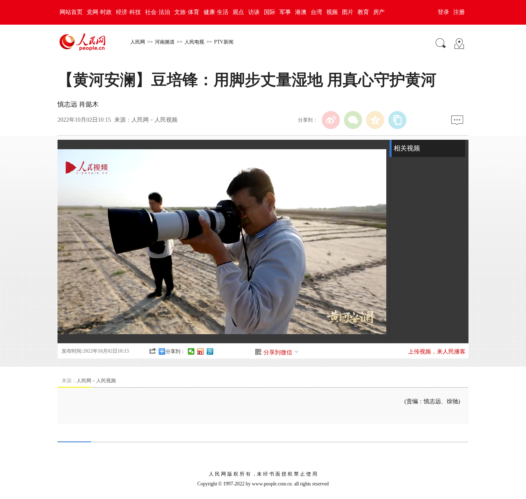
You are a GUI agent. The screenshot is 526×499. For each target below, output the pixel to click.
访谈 (254, 12)
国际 (269, 12)
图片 (347, 12)
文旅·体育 (186, 12)
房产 (379, 12)
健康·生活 (215, 12)
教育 (363, 12)
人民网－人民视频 (155, 120)
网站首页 (71, 12)
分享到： (175, 351)
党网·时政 (99, 12)
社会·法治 (157, 12)
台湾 (316, 12)
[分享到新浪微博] (200, 351)
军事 (285, 12)
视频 (332, 12)
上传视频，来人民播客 (437, 352)
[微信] (353, 120)
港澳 (301, 12)
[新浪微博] (331, 120)
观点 (238, 12)
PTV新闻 (223, 42)
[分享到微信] (191, 351)
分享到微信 (277, 352)
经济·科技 (128, 12)
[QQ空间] (375, 120)
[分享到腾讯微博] (210, 351)
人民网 (137, 42)
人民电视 (194, 42)
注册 (459, 12)
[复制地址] (397, 120)
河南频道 (165, 42)
